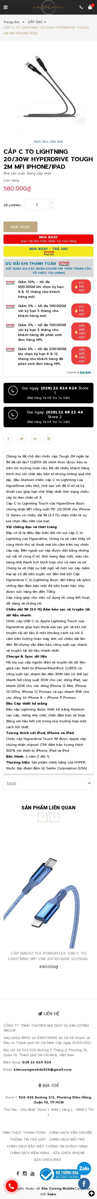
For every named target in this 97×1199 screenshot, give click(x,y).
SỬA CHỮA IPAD (47, 1159)
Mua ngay (20, 227)
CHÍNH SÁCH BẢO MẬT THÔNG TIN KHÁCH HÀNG (47, 1146)
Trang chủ (12, 22)
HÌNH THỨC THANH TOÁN (24, 1132)
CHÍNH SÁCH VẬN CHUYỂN (70, 1132)
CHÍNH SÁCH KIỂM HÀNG (29, 1153)
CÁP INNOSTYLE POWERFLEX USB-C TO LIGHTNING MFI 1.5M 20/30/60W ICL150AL (48, 956)
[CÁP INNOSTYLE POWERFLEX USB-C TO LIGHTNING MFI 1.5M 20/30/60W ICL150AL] (48, 892)
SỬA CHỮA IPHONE (69, 1153)
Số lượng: (12, 205)
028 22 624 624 (36, 1062)
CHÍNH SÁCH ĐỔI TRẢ (67, 1139)
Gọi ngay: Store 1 (55, 393)
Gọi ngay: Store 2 (55, 417)
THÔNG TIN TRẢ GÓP (27, 1139)
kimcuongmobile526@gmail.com (42, 1069)
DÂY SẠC (35, 22)
